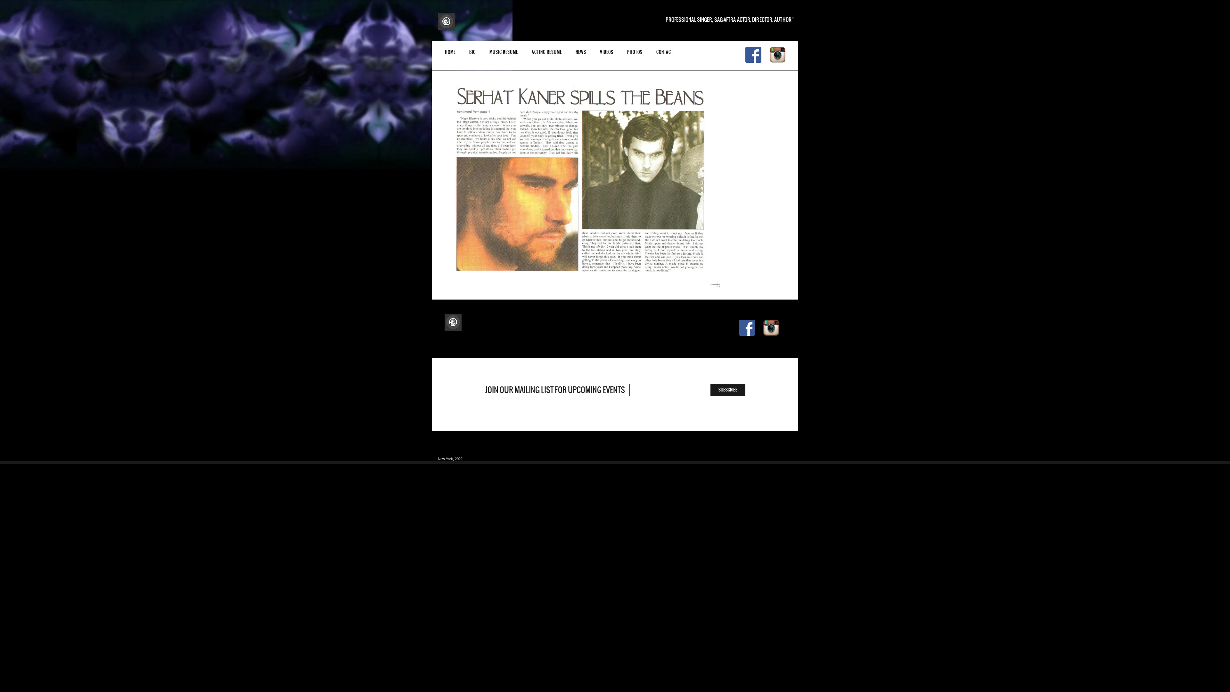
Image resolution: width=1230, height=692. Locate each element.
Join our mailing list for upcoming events (555, 390)
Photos (635, 52)
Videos (606, 52)
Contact (664, 52)
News (581, 52)
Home (450, 52)
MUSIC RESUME (503, 52)
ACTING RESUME (547, 52)
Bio (472, 52)
